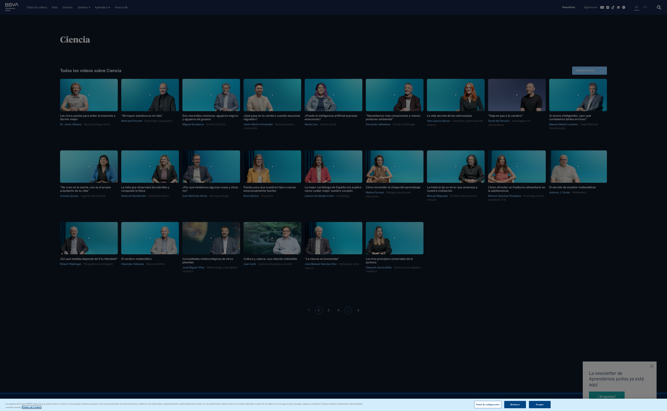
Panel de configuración (487, 404)
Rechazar (515, 404)
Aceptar (540, 404)
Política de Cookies (31, 407)
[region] (333, 405)
